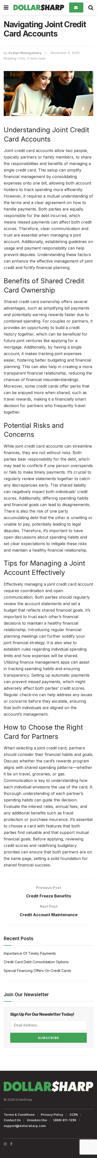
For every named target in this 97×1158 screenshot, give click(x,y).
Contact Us (12, 1120)
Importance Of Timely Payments (30, 953)
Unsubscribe (37, 1120)
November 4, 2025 (65, 53)
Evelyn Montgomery (25, 53)
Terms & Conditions (19, 1114)
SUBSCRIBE (48, 1038)
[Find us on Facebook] (11, 1144)
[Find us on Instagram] (5, 1144)
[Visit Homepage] (38, 7)
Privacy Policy (52, 1114)
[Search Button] (90, 7)
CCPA (73, 1114)
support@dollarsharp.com (25, 1126)
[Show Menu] (6, 7)
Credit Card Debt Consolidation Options (36, 962)
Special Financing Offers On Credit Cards (37, 970)
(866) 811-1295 (64, 1120)
